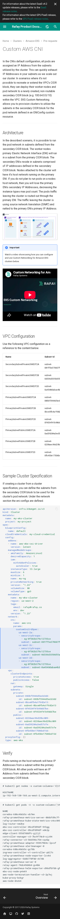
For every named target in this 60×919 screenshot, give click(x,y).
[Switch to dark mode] (47, 26)
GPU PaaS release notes (35, 18)
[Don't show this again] (55, 4)
